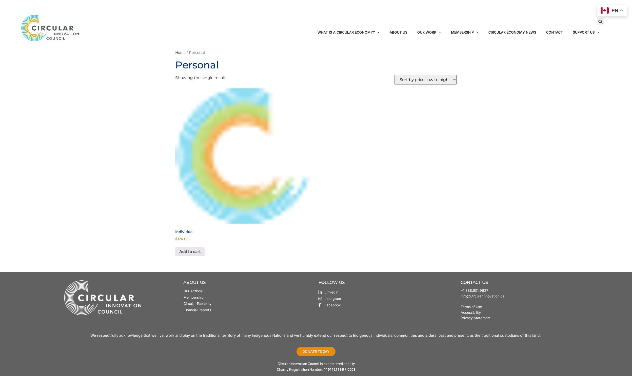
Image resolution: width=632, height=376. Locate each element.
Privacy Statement (476, 318)
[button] (600, 21)
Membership (462, 32)
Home (180, 52)
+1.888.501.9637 (474, 290)
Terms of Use (472, 307)
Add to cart (190, 251)
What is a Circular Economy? (346, 32)
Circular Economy (197, 303)
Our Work (426, 32)
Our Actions (192, 291)
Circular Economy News (512, 32)
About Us (398, 32)
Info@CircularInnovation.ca (482, 296)
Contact (554, 32)
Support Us (584, 32)
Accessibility (471, 312)
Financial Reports (197, 310)
